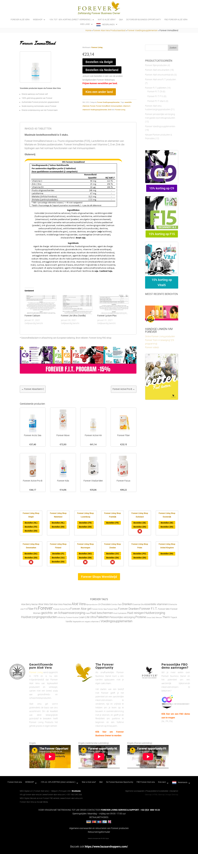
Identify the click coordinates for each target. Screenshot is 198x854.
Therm (166, 617)
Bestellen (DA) (31, 553)
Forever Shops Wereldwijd (99, 577)
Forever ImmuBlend (103, 106)
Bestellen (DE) (139, 523)
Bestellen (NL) (31, 523)
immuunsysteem (116, 106)
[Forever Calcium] (41, 304)
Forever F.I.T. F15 (155, 96)
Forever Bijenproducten (156, 65)
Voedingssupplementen (98, 109)
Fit (35, 608)
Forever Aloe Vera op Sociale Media (34, 802)
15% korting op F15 (162, 234)
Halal (88, 613)
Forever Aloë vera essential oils (159, 74)
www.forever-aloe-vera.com (54, 795)
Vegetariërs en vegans (81, 622)
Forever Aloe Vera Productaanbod (109, 30)
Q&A (121, 20)
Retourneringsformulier (99, 832)
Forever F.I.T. (148, 608)
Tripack (173, 617)
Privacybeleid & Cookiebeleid (157, 791)
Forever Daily (112, 609)
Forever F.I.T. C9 (154, 91)
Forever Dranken (128, 608)
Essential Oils (138, 604)
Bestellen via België (99, 62)
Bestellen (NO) (85, 553)
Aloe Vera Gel (45, 604)
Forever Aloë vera (20, 20)
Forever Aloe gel (80, 608)
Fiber (31, 608)
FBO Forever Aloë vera (175, 20)
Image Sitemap (172, 795)
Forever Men (164, 609)
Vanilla (69, 621)
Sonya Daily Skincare (154, 618)
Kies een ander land (99, 92)
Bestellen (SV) (112, 553)
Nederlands (108, 24)
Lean (81, 617)
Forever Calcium (32, 315)
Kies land (85, 24)
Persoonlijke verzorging (122, 617)
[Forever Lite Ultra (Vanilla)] (77, 304)
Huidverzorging (154, 613)
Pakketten (102, 617)
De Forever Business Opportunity (143, 20)
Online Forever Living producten (160, 336)
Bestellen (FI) (58, 553)
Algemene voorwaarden (134, 791)
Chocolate (106, 604)
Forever (92, 106)
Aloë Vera (79, 604)
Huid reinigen (135, 613)
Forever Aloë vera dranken (157, 70)
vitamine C (126, 106)
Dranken (127, 604)
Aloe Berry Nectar (29, 604)
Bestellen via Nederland (102, 70)
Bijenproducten (92, 605)
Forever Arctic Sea (99, 609)
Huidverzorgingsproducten (39, 617)
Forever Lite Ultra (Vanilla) (73, 315)
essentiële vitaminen (156, 604)
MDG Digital (24, 798)
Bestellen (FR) (31, 527)
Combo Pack (116, 604)
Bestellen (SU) (58, 557)
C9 (99, 604)
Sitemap (148, 795)
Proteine (140, 617)
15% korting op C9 (161, 188)
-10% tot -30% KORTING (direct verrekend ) (70, 20)
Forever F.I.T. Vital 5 (156, 101)
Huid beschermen (101, 613)
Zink (109, 109)
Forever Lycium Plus (106, 315)
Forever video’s (152, 347)
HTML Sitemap (159, 795)
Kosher (75, 617)
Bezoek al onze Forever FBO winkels (44, 798)
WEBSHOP (37, 20)
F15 (25, 609)
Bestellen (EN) (31, 531)
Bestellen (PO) (139, 553)
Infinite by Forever (64, 617)
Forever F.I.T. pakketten (155, 88)
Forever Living (96, 47)
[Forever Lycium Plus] (114, 304)
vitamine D (86, 109)
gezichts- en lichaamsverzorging (63, 613)
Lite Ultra (90, 617)
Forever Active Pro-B (61, 609)
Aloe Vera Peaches (62, 604)
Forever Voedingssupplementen (142, 30)
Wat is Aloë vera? (107, 20)
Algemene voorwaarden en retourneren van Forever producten (99, 828)
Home (88, 30)
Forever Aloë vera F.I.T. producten (160, 79)
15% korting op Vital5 (162, 282)
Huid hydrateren (120, 613)
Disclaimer (174, 791)
